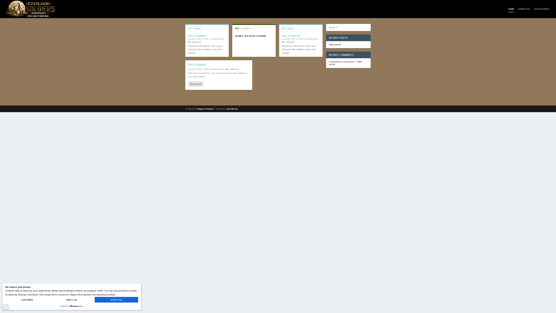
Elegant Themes (205, 109)
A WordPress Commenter (341, 61)
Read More (196, 84)
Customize (27, 299)
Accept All (116, 299)
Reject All (71, 299)
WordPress (232, 109)
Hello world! (197, 36)
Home (511, 9)
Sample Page (524, 9)
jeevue (193, 39)
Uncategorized (541, 9)
